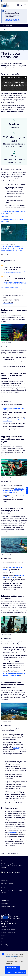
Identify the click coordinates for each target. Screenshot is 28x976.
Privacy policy (5, 939)
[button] (10, 853)
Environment (4, 903)
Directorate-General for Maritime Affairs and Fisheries (13, 891)
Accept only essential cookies (16, 972)
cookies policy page (11, 956)
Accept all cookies (12, 967)
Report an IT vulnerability (8, 929)
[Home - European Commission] (5, 5)
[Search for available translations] (11, 213)
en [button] (18, 5)
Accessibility (4, 945)
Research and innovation (8, 906)
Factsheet (4, 216)
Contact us (4, 926)
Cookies (3, 936)
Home (4, 29)
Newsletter (17, 872)
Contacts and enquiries (7, 883)
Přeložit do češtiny (9, 19)
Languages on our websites (8, 932)
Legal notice (4, 942)
